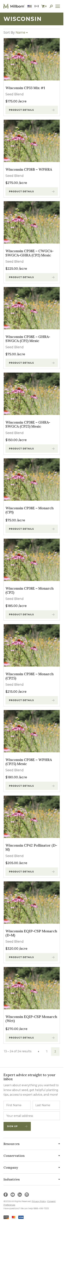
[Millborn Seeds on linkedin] (20, 1194)
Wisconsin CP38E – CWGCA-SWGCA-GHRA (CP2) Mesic (29, 253)
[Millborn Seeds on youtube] (13, 1194)
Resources (12, 1144)
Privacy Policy (39, 1201)
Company (11, 1167)
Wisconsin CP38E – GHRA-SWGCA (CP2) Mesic (27, 338)
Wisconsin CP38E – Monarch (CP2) (29, 590)
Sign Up (12, 1126)
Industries (12, 1179)
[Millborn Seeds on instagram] (27, 1194)
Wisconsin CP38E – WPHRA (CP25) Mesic (28, 761)
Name (14, 32)
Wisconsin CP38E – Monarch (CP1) (29, 510)
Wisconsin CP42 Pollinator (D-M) (31, 847)
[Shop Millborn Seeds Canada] (36, 6)
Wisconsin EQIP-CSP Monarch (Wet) (31, 1018)
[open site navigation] (57, 6)
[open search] (51, 6)
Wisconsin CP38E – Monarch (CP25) (29, 676)
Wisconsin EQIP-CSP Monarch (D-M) (31, 933)
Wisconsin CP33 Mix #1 (25, 88)
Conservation (14, 1156)
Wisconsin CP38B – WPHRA (28, 169)
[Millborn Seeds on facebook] (6, 1194)
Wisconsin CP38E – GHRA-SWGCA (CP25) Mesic (27, 424)
